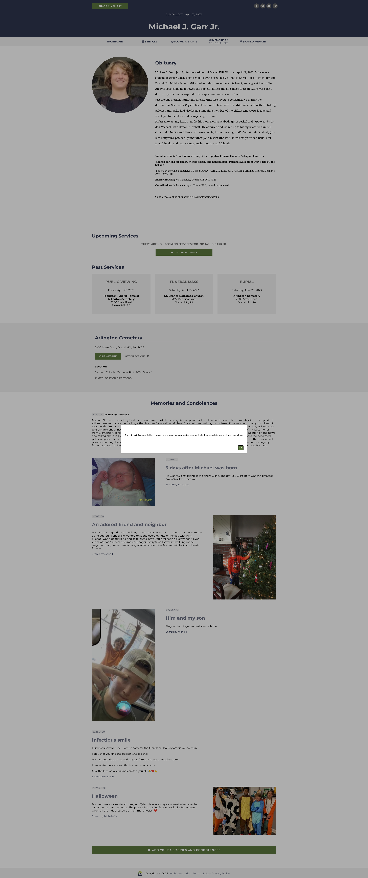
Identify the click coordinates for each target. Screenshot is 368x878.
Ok (240, 448)
